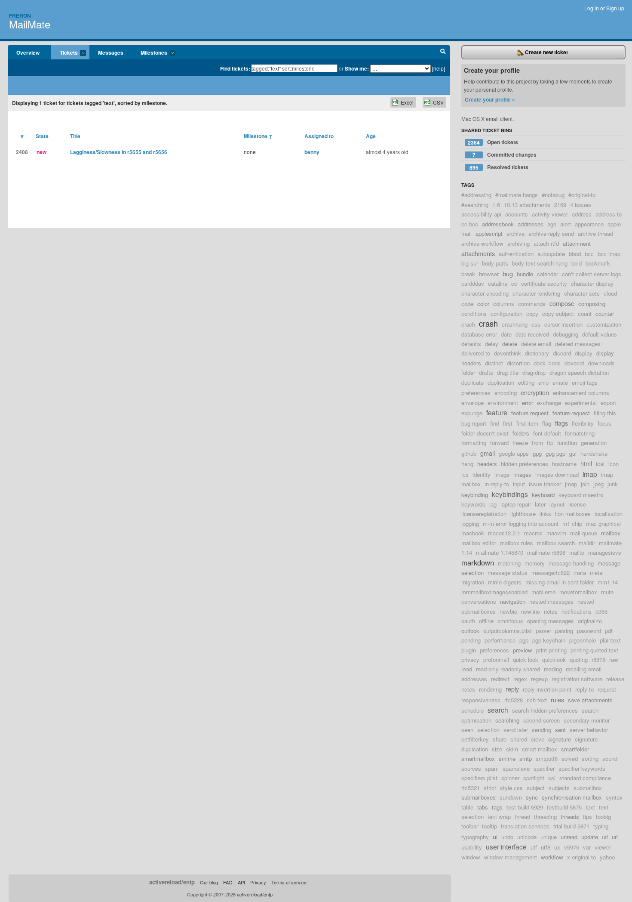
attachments (478, 253)
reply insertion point (547, 689)
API (241, 882)
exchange (549, 402)
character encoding (485, 293)
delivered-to (475, 353)
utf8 (545, 847)
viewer (603, 847)
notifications (576, 611)
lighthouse (523, 514)
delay (491, 344)
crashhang (515, 324)
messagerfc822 (550, 572)
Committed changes (504, 155)
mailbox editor (478, 543)
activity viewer (550, 214)
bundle (525, 274)
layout (557, 504)
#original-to (581, 195)
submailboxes (478, 797)
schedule (472, 710)
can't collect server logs (591, 274)
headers (487, 464)
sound (609, 758)
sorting (590, 758)
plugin (468, 650)
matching (509, 563)
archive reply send (551, 233)
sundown (511, 797)
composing (591, 304)
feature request (530, 413)
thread (522, 816)
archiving (518, 243)
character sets (582, 293)
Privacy (258, 882)
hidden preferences (524, 464)
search (498, 709)
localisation (609, 514)
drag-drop (534, 372)
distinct (494, 363)
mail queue (583, 533)
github (468, 453)
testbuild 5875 (564, 807)
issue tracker (545, 484)
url (615, 837)
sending (541, 730)
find (494, 423)
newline (530, 611)
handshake (593, 453)
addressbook (498, 224)
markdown (477, 562)
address (582, 214)
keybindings (510, 494)
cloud (610, 293)
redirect (500, 679)
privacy (470, 659)
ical (600, 464)
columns (503, 304)
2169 (560, 205)
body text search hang (540, 263)
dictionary (537, 353)
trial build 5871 (571, 826)
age (551, 224)
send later (515, 730)
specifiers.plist (479, 778)
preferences (494, 650)
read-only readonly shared (508, 669)
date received (532, 334)
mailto (576, 552)
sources (471, 768)
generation (594, 443)
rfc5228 (513, 700)
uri (605, 837)
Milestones (149, 53)
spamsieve (516, 768)
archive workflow (482, 243)
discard (562, 353)
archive (515, 233)
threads (570, 816)
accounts (516, 214)
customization (603, 324)
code (467, 304)
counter (604, 313)
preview (522, 650)
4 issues (580, 205)
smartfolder (575, 749)
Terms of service (289, 882)
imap (590, 474)
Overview (28, 52)
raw (613, 659)
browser (489, 274)
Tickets (64, 53)
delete (509, 344)
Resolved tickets (499, 167)
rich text (537, 700)
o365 (601, 611)
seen (467, 730)
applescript (489, 233)
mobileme (543, 592)
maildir (587, 543)
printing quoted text (594, 650)
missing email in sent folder (559, 582)
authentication (516, 254)
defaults (471, 344)
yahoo (607, 857)
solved (569, 758)
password (589, 631)
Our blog (209, 882)
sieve (537, 739)
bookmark (598, 263)
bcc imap (609, 254)
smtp (525, 758)
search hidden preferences (545, 710)
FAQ (228, 882)
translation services (525, 826)
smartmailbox (478, 758)
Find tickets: (235, 68)
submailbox (588, 788)
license (577, 504)
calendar (547, 274)
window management (510, 857)
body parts (495, 263)
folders (520, 433)
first (507, 423)
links (545, 514)
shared (518, 739)
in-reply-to (497, 484)
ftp (550, 443)
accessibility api (481, 214)
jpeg (598, 484)
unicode (527, 837)
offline (486, 621)
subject (536, 788)
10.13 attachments (527, 205)
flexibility (583, 423)
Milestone (258, 136)
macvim (556, 533)
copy (532, 313)
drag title (507, 372)
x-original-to (581, 857)
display (583, 353)
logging (470, 523)
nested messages (551, 601)
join (585, 484)
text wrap (499, 816)
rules (557, 699)
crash (488, 323)
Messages (110, 52)
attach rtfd (546, 243)
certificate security (544, 283)
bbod (575, 254)
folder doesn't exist (485, 433)
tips (587, 816)
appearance (589, 224)
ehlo (543, 382)
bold (576, 263)
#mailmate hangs (516, 195)
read (466, 669)
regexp (539, 679)
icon (613, 464)
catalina (497, 283)
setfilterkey (475, 739)
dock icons (547, 363)
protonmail (496, 659)
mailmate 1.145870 (499, 552)
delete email (536, 344)
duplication (501, 382)
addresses (530, 224)
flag (546, 423)
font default (547, 433)
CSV (438, 102)
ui (495, 836)
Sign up (615, 8)
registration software (577, 679)
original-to (590, 621)
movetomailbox (578, 592)
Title (75, 136)
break (468, 274)
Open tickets (493, 142)
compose (561, 303)
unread (569, 837)
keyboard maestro (580, 495)
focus (604, 423)
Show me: (357, 68)
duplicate (472, 382)
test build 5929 (524, 807)
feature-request (571, 413)
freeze (520, 443)
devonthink (507, 353)
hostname (564, 464)
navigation (512, 601)
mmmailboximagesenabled (494, 592)
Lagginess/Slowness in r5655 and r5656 (118, 152)
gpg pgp (555, 453)
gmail (487, 452)
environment (503, 402)
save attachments (590, 700)
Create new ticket (546, 52)
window (470, 857)
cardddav (472, 283)
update (589, 837)
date (506, 334)
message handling (571, 563)
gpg (537, 453)
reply (512, 688)
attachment (577, 243)
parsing (564, 631)
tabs (482, 807)
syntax (614, 797)
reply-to (584, 689)
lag (493, 504)
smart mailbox (539, 749)
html (586, 463)
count (585, 313)
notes (551, 611)
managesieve (604, 552)
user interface (506, 846)
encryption (535, 392)
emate (560, 382)
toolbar (469, 826)
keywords (473, 504)
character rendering (536, 293)
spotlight (533, 778)
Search (443, 52)
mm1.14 (608, 582)
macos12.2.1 (504, 533)
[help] (438, 68)
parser (543, 631)
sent (560, 730)
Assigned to (319, 136)
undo (507, 837)
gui (573, 453)
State (42, 136)
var (587, 847)
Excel (407, 102)
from (537, 443)
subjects (559, 788)
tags (497, 807)
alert (565, 224)
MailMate (29, 23)
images (522, 474)
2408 (22, 152)
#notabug (553, 195)
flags (561, 422)
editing (526, 382)
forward (499, 443)
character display (592, 283)
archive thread (595, 233)
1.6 (496, 205)
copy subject (558, 313)
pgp (523, 640)
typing (600, 826)
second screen (541, 720)
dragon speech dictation (579, 372)
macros (533, 533)
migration (472, 582)
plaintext (610, 640)
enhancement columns (581, 393)
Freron (20, 15)
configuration (506, 313)
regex (520, 679)
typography (475, 837)
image (501, 474)
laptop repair (515, 504)
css (535, 324)
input (519, 484)
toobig (603, 816)
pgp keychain (548, 640)
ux (557, 847)
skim (512, 749)
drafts (486, 372)
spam (492, 768)
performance (500, 640)
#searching (474, 205)
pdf (609, 631)
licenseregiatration (483, 514)
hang (467, 464)
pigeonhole (582, 640)
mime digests (505, 582)
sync (532, 797)
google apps (514, 453)
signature (559, 739)
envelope (472, 402)
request (607, 689)
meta (580, 572)
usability (471, 847)
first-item (527, 423)
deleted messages (578, 344)
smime (507, 758)
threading (545, 816)
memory (535, 563)
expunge (471, 413)
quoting (579, 659)
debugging (565, 334)
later (540, 504)
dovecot (574, 363)
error (527, 402)
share (499, 739)
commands (532, 304)
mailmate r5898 (546, 552)
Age (371, 136)
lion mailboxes (573, 514)
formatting (473, 443)
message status (508, 572)
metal (597, 572)
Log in (591, 8)
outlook (470, 631)
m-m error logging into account (520, 523)
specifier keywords (581, 768)
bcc (589, 254)
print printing (551, 650)
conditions (474, 313)
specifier (544, 768)
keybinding (474, 495)
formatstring (580, 433)
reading (553, 669)
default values (599, 334)
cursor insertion (563, 324)
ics (465, 474)
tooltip (489, 826)
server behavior (589, 730)
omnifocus (510, 621)
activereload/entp (172, 882)
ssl (551, 778)
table (467, 807)
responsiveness (480, 700)
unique (548, 837)
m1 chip (572, 523)
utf (534, 847)
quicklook (554, 659)
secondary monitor (587, 720)
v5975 (571, 847)
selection (488, 730)
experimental (581, 402)
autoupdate (551, 254)
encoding (505, 393)
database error (479, 334)
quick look (525, 659)
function (567, 443)
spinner (510, 778)
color (483, 304)
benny (311, 152)
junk (612, 484)
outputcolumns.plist (507, 631)
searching (507, 720)
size (497, 749)
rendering (490, 689)
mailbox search (556, 543)
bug (508, 273)
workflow (552, 857)
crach (468, 324)
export (608, 402)
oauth (468, 621)
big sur (469, 263)
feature (496, 412)
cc (514, 283)
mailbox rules (516, 543)
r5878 (598, 659)
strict (490, 788)
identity (481, 474)
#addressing (476, 195)
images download (557, 474)
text (590, 807)
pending (471, 640)
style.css (511, 788)
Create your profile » (490, 99)
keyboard (543, 495)
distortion (518, 363)
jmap (571, 484)
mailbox (610, 533)
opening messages (550, 621)
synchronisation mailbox (572, 797)
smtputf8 (547, 758)
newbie (508, 611)
